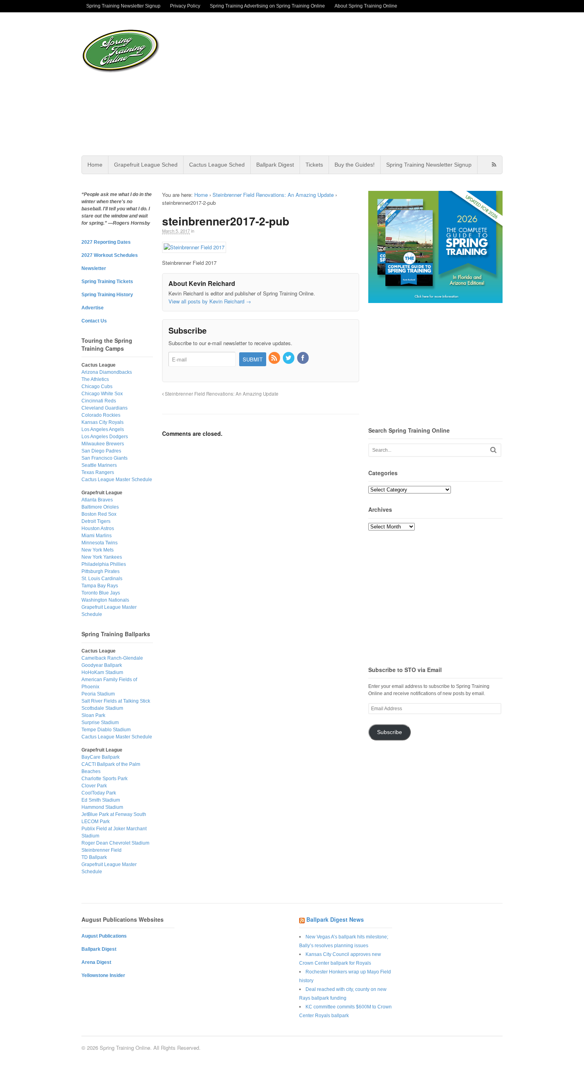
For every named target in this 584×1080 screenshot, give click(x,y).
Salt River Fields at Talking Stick (115, 701)
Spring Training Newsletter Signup (123, 6)
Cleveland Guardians (104, 408)
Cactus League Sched (217, 164)
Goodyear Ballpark (101, 665)
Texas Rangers (97, 472)
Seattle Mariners (99, 465)
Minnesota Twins (99, 543)
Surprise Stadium (100, 722)
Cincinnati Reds (98, 401)
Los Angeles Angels (102, 429)
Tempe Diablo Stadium (106, 729)
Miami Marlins (96, 535)
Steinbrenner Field (101, 850)
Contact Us (94, 321)
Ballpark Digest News (335, 919)
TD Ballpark (94, 857)
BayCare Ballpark (100, 757)
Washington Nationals (105, 600)
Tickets (314, 164)
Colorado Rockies (100, 415)
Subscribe (389, 732)
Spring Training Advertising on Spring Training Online (267, 6)
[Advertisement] (355, 84)
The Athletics (95, 379)
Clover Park (94, 786)
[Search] (493, 450)
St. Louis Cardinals (101, 578)
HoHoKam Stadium (102, 672)
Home (94, 164)
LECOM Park (95, 821)
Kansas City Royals (102, 422)
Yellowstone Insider (103, 975)
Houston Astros (97, 528)
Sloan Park (93, 715)
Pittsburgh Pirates (100, 571)
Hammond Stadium (102, 807)
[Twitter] (289, 358)
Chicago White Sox (102, 393)
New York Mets (97, 550)
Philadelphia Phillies (103, 564)
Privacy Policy (185, 6)
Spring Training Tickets (107, 281)
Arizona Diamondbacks (106, 372)
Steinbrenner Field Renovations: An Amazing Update (273, 194)
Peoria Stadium (98, 694)
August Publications (104, 936)
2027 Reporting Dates (106, 242)
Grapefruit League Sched (146, 164)
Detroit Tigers (95, 521)
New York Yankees (101, 557)
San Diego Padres (101, 451)
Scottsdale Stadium (102, 708)
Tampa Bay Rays (99, 586)
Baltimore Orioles (100, 507)
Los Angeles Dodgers (104, 436)
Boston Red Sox (98, 514)
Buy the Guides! (355, 164)
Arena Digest (96, 962)
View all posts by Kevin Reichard (209, 301)
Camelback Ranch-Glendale (112, 658)
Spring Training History (107, 294)
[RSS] (275, 358)
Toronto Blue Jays (100, 593)
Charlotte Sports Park (104, 778)
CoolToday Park (98, 793)
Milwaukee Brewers (102, 444)
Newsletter (93, 268)
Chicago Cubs (96, 386)
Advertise (92, 308)
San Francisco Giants (104, 458)
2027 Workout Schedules (109, 255)
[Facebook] (303, 358)
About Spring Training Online (366, 6)
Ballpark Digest (275, 164)
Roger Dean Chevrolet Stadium (115, 843)
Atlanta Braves (97, 500)
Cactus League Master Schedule (116, 479)
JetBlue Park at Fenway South (113, 814)
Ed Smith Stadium (100, 800)
